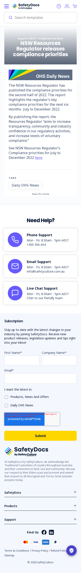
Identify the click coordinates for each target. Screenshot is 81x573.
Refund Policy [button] (59, 550)
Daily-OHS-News (25, 185)
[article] (40, 239)
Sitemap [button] (9, 555)
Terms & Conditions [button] (16, 550)
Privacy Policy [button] (40, 550)
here (38, 157)
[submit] (11, 18)
